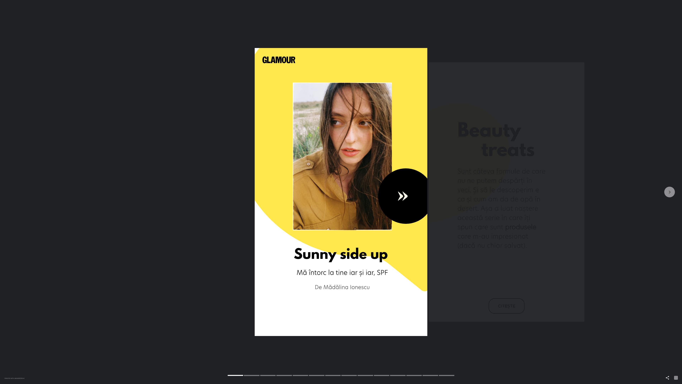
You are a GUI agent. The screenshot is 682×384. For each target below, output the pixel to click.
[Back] (170, 192)
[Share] (667, 378)
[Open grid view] (676, 378)
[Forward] (511, 192)
